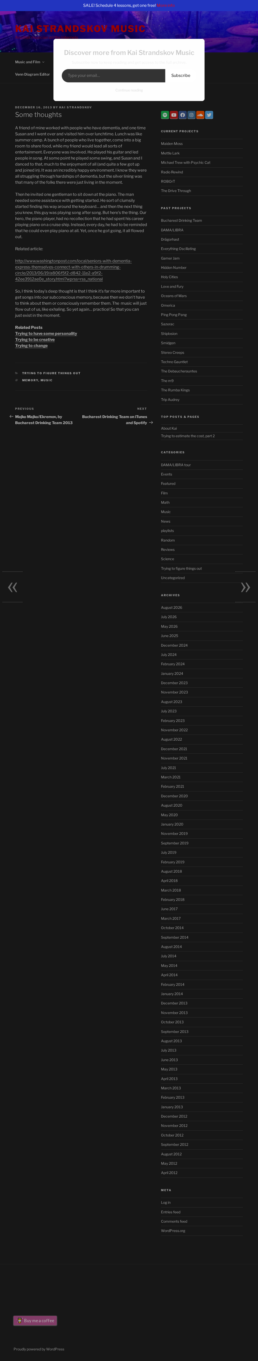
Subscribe (180, 75)
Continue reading (129, 90)
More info (166, 5)
